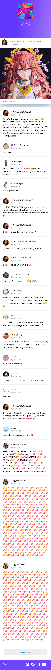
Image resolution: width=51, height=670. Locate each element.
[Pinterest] (27, 664)
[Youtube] (44, 664)
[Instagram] (38, 664)
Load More (25, 652)
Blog (25, 23)
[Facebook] (33, 664)
